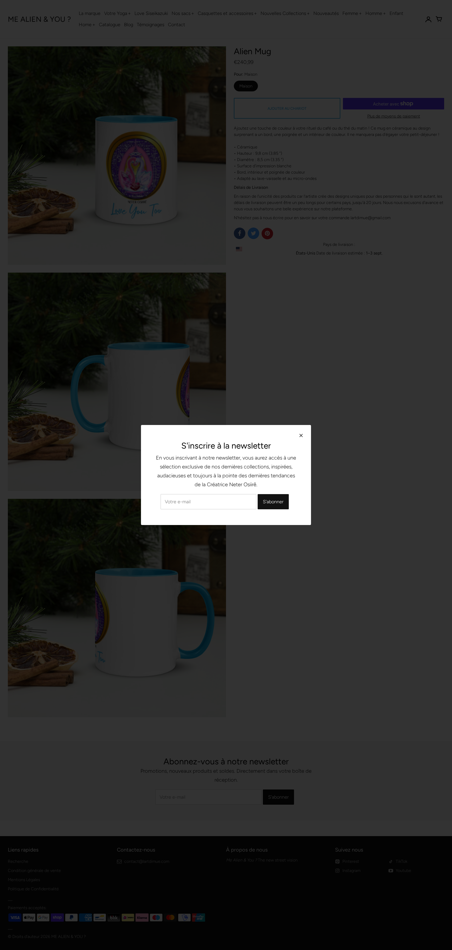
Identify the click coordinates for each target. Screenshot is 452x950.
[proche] (301, 435)
